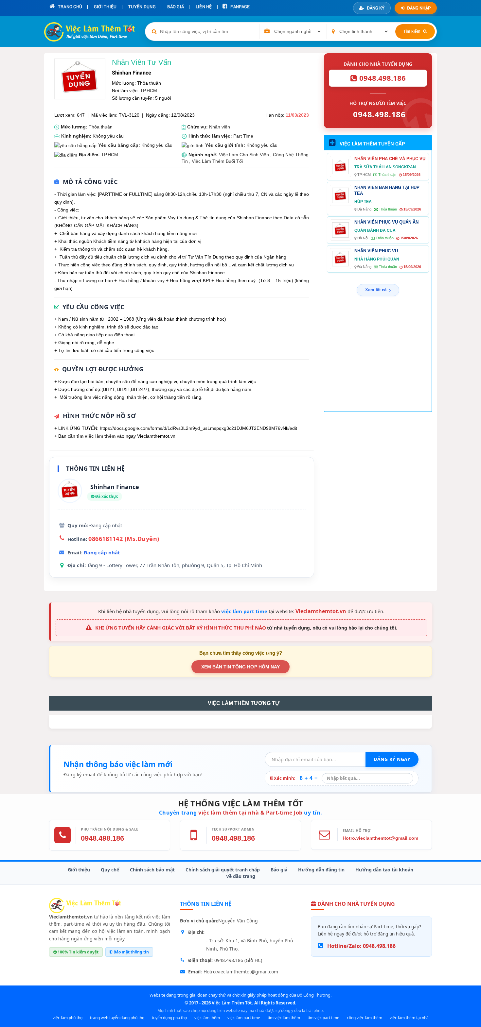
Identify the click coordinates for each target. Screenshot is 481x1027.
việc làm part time (244, 611)
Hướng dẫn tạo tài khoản (384, 870)
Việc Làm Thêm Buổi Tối (217, 161)
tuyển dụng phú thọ (169, 1017)
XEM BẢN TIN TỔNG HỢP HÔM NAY (240, 666)
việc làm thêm (207, 1017)
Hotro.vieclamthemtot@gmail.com (380, 838)
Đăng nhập (419, 8)
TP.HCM (148, 90)
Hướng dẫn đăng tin (321, 870)
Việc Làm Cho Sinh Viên (244, 154)
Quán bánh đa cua (375, 230)
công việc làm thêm (364, 1017)
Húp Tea (363, 201)
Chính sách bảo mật (152, 870)
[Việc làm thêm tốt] (85, 905)
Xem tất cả (375, 289)
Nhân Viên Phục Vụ (376, 250)
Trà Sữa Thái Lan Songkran (385, 167)
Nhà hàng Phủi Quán (376, 259)
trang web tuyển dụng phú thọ (117, 1017)
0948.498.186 (102, 838)
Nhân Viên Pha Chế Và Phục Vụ (389, 158)
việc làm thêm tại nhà (409, 1017)
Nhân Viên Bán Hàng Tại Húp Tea (386, 190)
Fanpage (239, 6)
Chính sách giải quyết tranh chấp (223, 870)
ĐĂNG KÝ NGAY (392, 759)
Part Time (243, 136)
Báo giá (279, 870)
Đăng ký (375, 8)
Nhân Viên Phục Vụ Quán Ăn (386, 222)
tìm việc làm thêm (96, 436)
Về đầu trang (240, 876)
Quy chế (110, 870)
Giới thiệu (79, 870)
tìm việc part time (323, 1017)
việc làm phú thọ (67, 1017)
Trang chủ (69, 6)
